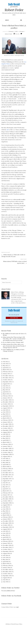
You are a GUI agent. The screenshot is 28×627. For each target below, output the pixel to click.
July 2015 (5, 531)
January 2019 (6, 446)
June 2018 (5, 460)
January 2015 (6, 543)
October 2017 (6, 476)
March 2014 (6, 563)
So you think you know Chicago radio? (13, 342)
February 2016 (7, 517)
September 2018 (7, 454)
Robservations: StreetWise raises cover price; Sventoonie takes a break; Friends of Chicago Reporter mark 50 (14, 346)
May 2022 (5, 365)
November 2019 (7, 426)
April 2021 (5, 392)
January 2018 (6, 470)
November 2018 (7, 450)
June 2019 (5, 436)
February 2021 (7, 396)
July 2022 (5, 361)
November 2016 (7, 499)
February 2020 (7, 420)
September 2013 (7, 575)
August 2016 (6, 505)
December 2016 (7, 497)
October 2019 (6, 428)
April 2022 (5, 367)
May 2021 (5, 390)
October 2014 (6, 549)
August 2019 (6, 432)
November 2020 (7, 402)
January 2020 (6, 422)
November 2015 (7, 523)
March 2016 (6, 515)
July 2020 (5, 410)
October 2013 (6, 573)
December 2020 (7, 400)
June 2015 (5, 533)
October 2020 (6, 404)
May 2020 (5, 414)
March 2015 (6, 539)
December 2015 (7, 521)
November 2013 (7, 571)
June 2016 (5, 509)
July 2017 (5, 482)
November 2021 (7, 377)
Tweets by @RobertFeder (8, 590)
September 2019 (7, 430)
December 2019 (7, 424)
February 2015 (7, 541)
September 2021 (7, 381)
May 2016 (5, 511)
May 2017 (5, 487)
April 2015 (5, 537)
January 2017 (6, 495)
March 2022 (6, 369)
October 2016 (6, 501)
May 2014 (5, 559)
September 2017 (7, 478)
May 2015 (5, 535)
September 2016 (7, 503)
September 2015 (7, 527)
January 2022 (6, 373)
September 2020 (7, 406)
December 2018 (7, 448)
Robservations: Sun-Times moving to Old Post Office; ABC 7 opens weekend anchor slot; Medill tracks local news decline (14, 338)
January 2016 (6, 519)
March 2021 (6, 394)
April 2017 (5, 489)
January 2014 (6, 567)
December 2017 (7, 472)
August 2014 (6, 553)
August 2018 (6, 456)
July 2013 (5, 579)
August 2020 (6, 408)
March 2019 (6, 442)
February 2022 (7, 371)
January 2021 (6, 398)
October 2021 (6, 379)
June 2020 (5, 412)
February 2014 (7, 565)
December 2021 (7, 375)
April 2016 (5, 513)
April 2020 (5, 416)
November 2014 (7, 547)
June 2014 (5, 557)
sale (8, 129)
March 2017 (6, 491)
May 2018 (5, 462)
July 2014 (5, 555)
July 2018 (5, 458)
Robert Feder (14, 10)
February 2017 (7, 493)
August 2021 (6, 384)
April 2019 (5, 440)
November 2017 (7, 474)
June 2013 (5, 581)
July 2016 (5, 507)
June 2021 (5, 388)
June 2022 (5, 363)
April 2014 (5, 561)
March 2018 (6, 466)
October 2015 (6, 525)
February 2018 (7, 468)
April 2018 (5, 464)
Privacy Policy (18, 624)
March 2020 (6, 418)
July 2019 (5, 434)
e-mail (16, 607)
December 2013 (7, 569)
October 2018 (6, 452)
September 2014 (7, 551)
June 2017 (5, 484)
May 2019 (5, 438)
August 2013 (6, 577)
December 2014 (7, 545)
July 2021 (5, 386)
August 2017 (6, 480)
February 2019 (7, 444)
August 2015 (6, 529)
